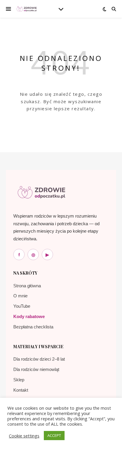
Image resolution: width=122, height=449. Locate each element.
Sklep (18, 379)
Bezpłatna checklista (33, 326)
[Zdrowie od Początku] (41, 192)
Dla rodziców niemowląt (36, 369)
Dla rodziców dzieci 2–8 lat (39, 359)
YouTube (21, 306)
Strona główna (27, 285)
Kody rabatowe (29, 316)
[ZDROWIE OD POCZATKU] (26, 8)
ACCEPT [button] (54, 435)
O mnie (20, 295)
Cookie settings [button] (24, 435)
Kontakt (20, 390)
